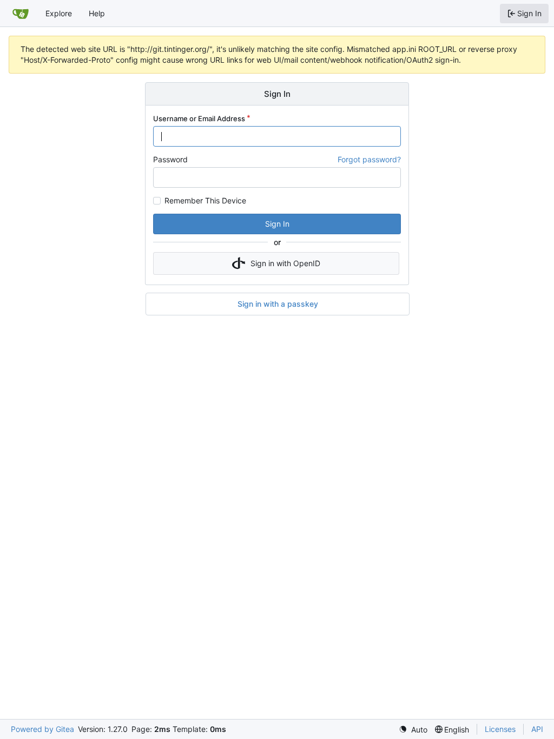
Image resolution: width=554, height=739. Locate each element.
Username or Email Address (199, 118)
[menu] (413, 729)
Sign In (277, 223)
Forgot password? (369, 159)
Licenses (500, 729)
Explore (58, 13)
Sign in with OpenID (285, 263)
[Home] (20, 13)
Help (97, 13)
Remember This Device (205, 200)
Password (170, 159)
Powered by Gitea (42, 729)
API (537, 729)
